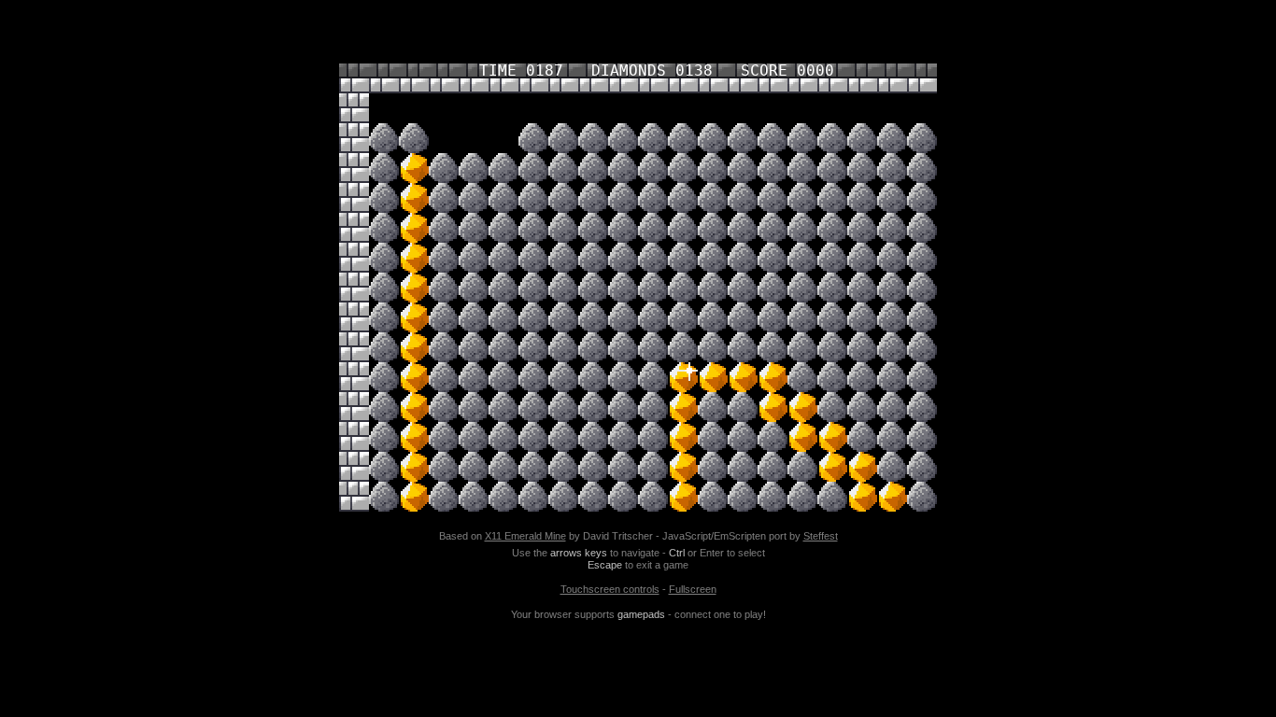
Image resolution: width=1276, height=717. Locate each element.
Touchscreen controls (609, 589)
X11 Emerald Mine (525, 535)
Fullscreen (692, 589)
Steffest (820, 535)
